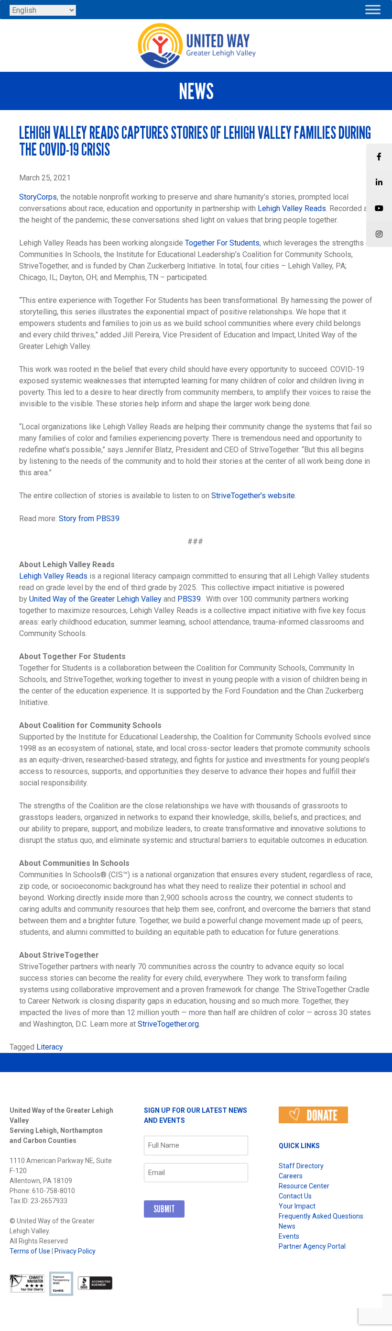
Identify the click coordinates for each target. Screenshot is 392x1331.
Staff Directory (301, 1166)
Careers (291, 1176)
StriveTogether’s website (253, 495)
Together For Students (222, 242)
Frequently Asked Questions (321, 1216)
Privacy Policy (75, 1251)
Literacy (49, 1046)
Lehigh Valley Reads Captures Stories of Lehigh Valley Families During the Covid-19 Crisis (195, 141)
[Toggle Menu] (373, 9)
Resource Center (304, 1186)
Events (289, 1236)
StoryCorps (38, 196)
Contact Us (295, 1196)
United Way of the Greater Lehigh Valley (95, 599)
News (287, 1226)
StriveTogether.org (168, 1024)
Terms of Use (30, 1251)
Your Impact (297, 1206)
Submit (164, 1209)
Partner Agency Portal (312, 1246)
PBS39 (189, 599)
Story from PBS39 (89, 518)
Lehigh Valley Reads (292, 208)
